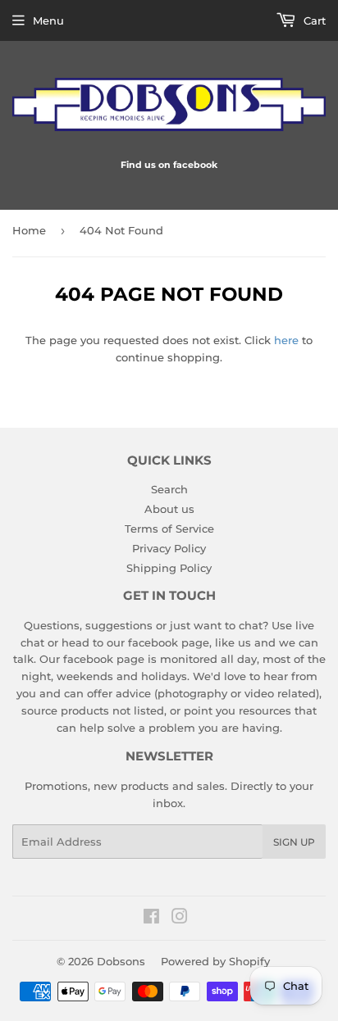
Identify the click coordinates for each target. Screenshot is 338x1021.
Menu (48, 20)
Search (169, 489)
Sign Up (294, 842)
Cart (313, 20)
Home (29, 230)
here (286, 340)
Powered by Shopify (215, 961)
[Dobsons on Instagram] (179, 918)
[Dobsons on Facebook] (151, 918)
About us (169, 508)
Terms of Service (169, 528)
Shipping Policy (169, 567)
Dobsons (121, 961)
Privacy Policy (169, 548)
